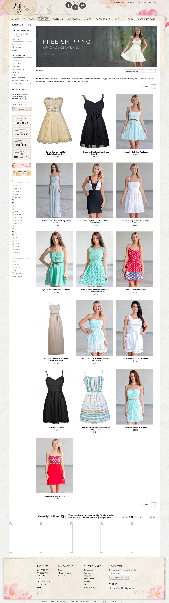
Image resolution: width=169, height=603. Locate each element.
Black (17, 261)
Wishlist (131, 2)
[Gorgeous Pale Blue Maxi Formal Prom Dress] (54, 190)
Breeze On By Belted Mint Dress (135, 152)
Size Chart (16, 63)
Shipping (15, 66)
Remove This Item (30, 30)
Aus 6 (17, 243)
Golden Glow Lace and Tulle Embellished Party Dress (56, 153)
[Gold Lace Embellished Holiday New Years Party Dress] (54, 121)
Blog (60, 570)
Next (154, 517)
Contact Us (17, 60)
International (18, 69)
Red (16, 270)
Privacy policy (89, 587)
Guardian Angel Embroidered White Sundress (135, 222)
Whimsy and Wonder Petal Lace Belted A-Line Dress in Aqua (95, 291)
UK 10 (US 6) (19, 217)
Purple (18, 273)
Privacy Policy (18, 78)
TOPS (39, 593)
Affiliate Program (20, 81)
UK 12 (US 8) (19, 220)
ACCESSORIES (43, 573)
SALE (39, 587)
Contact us (88, 570)
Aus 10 (17, 249)
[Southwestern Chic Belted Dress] (54, 465)
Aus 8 (17, 246)
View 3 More (17, 276)
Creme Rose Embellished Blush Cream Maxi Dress (56, 359)
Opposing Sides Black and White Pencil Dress (96, 222)
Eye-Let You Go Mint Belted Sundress (56, 290)
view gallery (131, 517)
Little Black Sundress (56, 427)
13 (16, 226)
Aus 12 (17, 252)
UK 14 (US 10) (20, 223)
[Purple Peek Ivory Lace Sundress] (134, 328)
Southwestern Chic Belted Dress (56, 496)
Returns (15, 72)
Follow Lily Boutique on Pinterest (83, 4)
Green (17, 267)
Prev (150, 517)
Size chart (88, 573)
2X (16, 238)
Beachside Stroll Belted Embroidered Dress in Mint (96, 359)
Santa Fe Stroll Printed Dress (136, 290)
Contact (61, 576)
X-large (18, 197)
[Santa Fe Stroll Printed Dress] (134, 259)
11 (16, 209)
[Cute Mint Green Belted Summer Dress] (134, 121)
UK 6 (16, 211)
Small (17, 185)
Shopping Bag (119, 2)
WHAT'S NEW (17, 44)
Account (142, 2)
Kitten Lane (122, 601)
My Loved (153, 2)
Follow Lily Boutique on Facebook (68, 4)
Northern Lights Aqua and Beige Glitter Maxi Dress (56, 222)
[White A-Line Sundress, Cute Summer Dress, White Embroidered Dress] (134, 190)
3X (16, 241)
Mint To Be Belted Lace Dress (136, 427)
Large (17, 191)
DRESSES (17, 47)
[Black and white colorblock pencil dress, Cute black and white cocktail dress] (94, 190)
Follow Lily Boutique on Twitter (75, 5)
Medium (18, 188)
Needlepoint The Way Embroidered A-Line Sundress (96, 428)
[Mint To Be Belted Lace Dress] (134, 397)
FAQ (13, 75)
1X (16, 235)
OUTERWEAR (42, 584)
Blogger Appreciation (21, 83)
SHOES (14, 50)
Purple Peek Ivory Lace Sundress (135, 359)
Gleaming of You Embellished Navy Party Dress (96, 153)
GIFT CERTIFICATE (44, 582)
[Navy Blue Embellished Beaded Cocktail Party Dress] (94, 121)
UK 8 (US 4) (19, 214)
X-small (18, 194)
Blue (17, 264)
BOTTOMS (41, 576)
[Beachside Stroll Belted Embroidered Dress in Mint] (94, 328)
